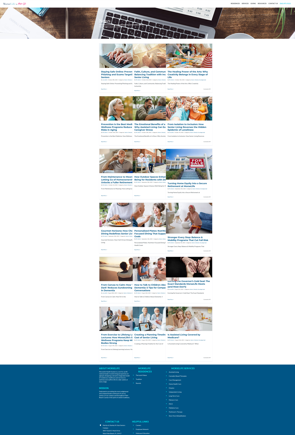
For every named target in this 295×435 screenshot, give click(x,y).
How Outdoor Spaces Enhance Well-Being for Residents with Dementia (156, 161)
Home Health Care (175, 384)
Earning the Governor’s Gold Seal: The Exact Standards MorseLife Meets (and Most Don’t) (189, 267)
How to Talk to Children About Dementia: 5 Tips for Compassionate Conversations (156, 269)
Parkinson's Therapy (175, 412)
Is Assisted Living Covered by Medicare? (189, 319)
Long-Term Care (174, 396)
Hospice (171, 388)
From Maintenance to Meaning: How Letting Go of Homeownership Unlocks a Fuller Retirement (122, 161)
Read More (103, 89)
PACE (171, 404)
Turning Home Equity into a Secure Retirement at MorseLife (189, 164)
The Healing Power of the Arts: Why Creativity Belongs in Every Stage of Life (189, 56)
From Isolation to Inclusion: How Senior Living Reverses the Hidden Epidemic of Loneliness (189, 108)
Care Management (175, 380)
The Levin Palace (141, 375)
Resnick (138, 383)
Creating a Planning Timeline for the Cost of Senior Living (156, 319)
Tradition (139, 379)
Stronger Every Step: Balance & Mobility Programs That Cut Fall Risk (189, 218)
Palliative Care (173, 408)
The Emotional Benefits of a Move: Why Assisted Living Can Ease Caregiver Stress (156, 108)
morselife (105, 79)
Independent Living (175, 392)
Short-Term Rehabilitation (177, 416)
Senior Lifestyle (128, 79)
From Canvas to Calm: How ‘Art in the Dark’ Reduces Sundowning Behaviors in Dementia (122, 269)
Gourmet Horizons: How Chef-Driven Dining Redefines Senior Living (122, 215)
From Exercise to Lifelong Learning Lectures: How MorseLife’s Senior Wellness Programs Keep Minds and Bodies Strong (122, 319)
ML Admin (138, 79)
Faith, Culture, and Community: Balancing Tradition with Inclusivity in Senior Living (156, 56)
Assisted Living (174, 372)
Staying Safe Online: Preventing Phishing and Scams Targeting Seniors (122, 56)
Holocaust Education (143, 433)
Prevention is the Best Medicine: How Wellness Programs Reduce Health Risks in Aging (122, 108)
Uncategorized (202, 79)
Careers (138, 425)
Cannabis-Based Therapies (178, 376)
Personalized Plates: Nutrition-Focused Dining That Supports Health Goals (156, 215)
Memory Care (173, 400)
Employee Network (142, 429)
